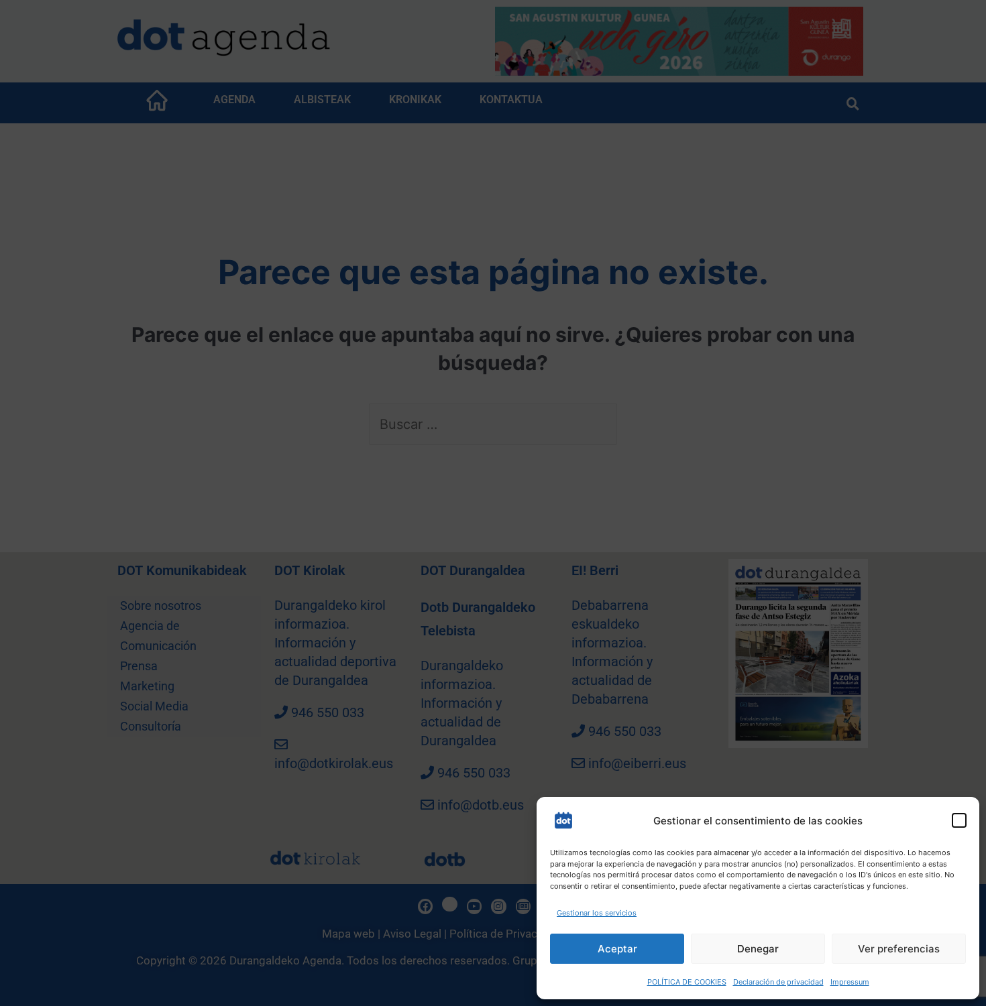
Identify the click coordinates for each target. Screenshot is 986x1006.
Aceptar (617, 948)
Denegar (758, 948)
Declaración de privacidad (778, 982)
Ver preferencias (899, 948)
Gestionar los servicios (597, 913)
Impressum (849, 982)
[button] (959, 820)
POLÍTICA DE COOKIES (686, 982)
